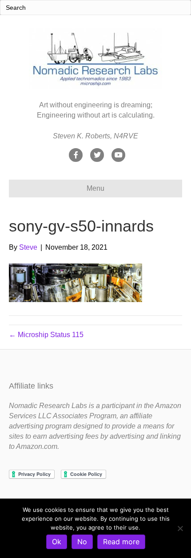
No (82, 541)
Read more (121, 541)
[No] (179, 528)
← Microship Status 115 (46, 334)
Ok (56, 541)
